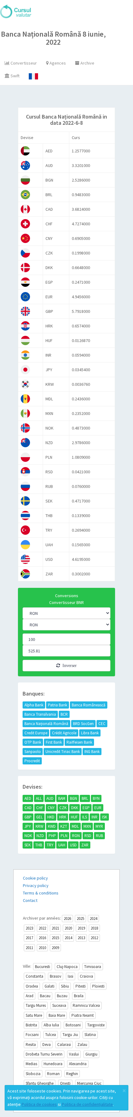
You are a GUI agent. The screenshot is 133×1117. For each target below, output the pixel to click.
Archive (86, 63)
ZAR (84, 845)
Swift (14, 76)
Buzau (62, 995)
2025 (80, 918)
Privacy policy (36, 885)
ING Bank (92, 751)
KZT (63, 826)
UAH (61, 845)
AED (27, 798)
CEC (101, 723)
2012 (94, 937)
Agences (57, 63)
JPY (27, 826)
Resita (31, 1044)
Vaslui (74, 1054)
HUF (74, 817)
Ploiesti (98, 986)
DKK (74, 807)
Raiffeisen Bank (79, 742)
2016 (42, 937)
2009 (55, 947)
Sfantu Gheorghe (40, 1083)
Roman (53, 1073)
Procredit (32, 760)
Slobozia (33, 1073)
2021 (55, 928)
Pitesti (80, 986)
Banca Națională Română (46, 723)
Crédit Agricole (64, 733)
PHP (52, 835)
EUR (97, 807)
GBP (28, 817)
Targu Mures (36, 1005)
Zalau (82, 1044)
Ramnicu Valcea (86, 1005)
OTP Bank (32, 742)
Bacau (45, 995)
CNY (51, 807)
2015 (55, 937)
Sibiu (65, 986)
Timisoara (92, 966)
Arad (29, 995)
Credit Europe (35, 733)
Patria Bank (57, 705)
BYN (96, 798)
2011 (29, 947)
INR (94, 817)
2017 (29, 937)
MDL (75, 826)
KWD (52, 826)
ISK (104, 817)
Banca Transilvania (40, 714)
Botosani (73, 1025)
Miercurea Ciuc (89, 1083)
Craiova (86, 976)
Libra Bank (90, 733)
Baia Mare (57, 1015)
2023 (29, 928)
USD (73, 845)
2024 (93, 918)
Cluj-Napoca (67, 966)
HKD (50, 817)
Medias (31, 1063)
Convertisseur (23, 63)
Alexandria (78, 1063)
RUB (99, 835)
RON (76, 835)
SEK (27, 845)
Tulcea (50, 1034)
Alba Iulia (51, 1025)
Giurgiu (91, 1054)
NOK (28, 835)
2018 (94, 928)
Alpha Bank (33, 705)
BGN (73, 798)
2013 (81, 937)
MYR (99, 826)
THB (38, 845)
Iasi (70, 976)
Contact (30, 900)
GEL (39, 817)
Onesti (65, 1083)
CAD (28, 807)
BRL (85, 798)
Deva (46, 1044)
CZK (62, 807)
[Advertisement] (73, 98)
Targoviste (96, 1025)
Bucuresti (42, 966)
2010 (42, 947)
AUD (50, 798)
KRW (39, 826)
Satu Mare (34, 1015)
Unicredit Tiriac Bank (62, 751)
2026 (67, 918)
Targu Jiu (70, 1034)
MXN (87, 826)
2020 (68, 928)
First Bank (54, 742)
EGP (86, 807)
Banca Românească (88, 705)
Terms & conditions (40, 893)
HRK (62, 817)
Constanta (34, 976)
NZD (40, 835)
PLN (64, 835)
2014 (68, 937)
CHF (39, 807)
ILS (84, 817)
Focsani (32, 1034)
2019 (81, 928)
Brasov (55, 976)
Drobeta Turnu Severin (44, 1054)
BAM (61, 798)
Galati (49, 986)
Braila (79, 995)
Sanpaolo (32, 751)
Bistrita (31, 1025)
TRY (50, 845)
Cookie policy (35, 878)
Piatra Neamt (82, 1015)
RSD (87, 835)
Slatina (90, 1034)
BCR (64, 714)
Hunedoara (53, 1063)
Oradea (32, 986)
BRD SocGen (83, 723)
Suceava (59, 1005)
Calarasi (64, 1044)
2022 (42, 928)
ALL (39, 798)
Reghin (72, 1073)
